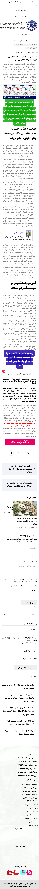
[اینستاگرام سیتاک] (29, 872)
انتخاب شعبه (30, 658)
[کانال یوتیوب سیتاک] (16, 872)
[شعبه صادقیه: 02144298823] (26, 5)
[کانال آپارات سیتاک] (23, 872)
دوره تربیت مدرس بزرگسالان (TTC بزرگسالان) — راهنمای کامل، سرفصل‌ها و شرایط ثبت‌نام (19, 698)
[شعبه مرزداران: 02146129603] (21, 5)
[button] (19, 373)
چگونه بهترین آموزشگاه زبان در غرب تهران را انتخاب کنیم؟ (18, 687)
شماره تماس (30, 650)
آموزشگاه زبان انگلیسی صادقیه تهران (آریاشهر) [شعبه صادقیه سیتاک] (26, 521)
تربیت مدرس (15, 328)
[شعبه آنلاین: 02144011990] (16, 5)
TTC (7, 328)
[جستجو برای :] (19, 614)
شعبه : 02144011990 (27, 772)
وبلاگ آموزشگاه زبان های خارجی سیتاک (26, 45)
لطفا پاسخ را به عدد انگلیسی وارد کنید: (24, 586)
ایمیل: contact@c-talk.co (27, 776)
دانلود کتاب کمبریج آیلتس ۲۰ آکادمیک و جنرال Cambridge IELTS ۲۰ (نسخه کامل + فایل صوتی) (18, 711)
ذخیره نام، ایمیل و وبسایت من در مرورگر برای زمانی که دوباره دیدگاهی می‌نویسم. (20, 580)
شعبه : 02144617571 (27, 761)
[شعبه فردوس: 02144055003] (36, 5)
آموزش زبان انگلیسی (31, 48)
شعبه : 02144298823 (27, 765)
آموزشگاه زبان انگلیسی (28, 64)
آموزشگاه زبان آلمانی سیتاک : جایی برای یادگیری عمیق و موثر (19, 732)
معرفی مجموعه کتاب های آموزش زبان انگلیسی (19, 381)
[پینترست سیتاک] (10, 872)
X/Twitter (34, 629)
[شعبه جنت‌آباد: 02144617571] (31, 5)
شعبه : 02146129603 (27, 768)
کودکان (33, 313)
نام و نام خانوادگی (28, 642)
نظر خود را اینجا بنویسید (29, 561)
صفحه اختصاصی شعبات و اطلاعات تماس (23, 2)
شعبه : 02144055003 (27, 758)
